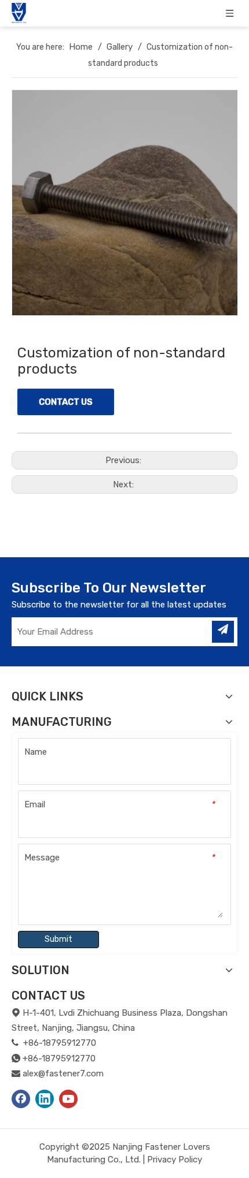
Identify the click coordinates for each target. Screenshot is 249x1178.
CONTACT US (66, 402)
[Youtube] (68, 1099)
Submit (58, 939)
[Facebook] (21, 1099)
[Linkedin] (44, 1099)
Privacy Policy (174, 1159)
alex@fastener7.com (63, 1073)
